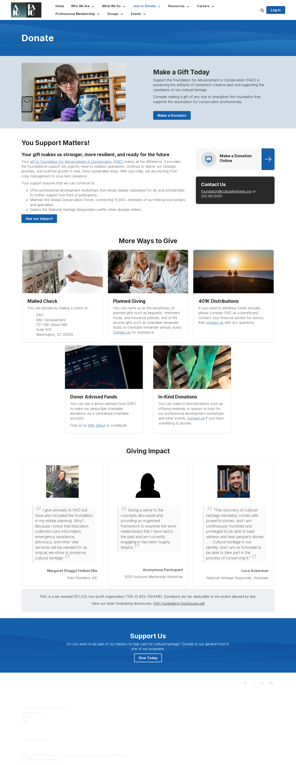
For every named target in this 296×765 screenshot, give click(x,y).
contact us (215, 322)
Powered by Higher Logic (256, 755)
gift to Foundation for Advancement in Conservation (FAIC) (76, 161)
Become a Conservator (167, 725)
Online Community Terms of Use (237, 712)
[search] (257, 10)
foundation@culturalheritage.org (226, 191)
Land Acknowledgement (232, 708)
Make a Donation (172, 115)
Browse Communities (101, 712)
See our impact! (39, 218)
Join (154, 708)
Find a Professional (164, 721)
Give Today (148, 658)
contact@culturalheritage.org (43, 734)
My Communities (98, 708)
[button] (83, 6)
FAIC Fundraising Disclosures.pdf (179, 603)
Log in (276, 10)
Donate (156, 712)
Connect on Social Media (233, 721)
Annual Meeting (162, 717)
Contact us (121, 332)
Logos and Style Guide (231, 717)
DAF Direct (96, 425)
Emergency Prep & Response (172, 729)
